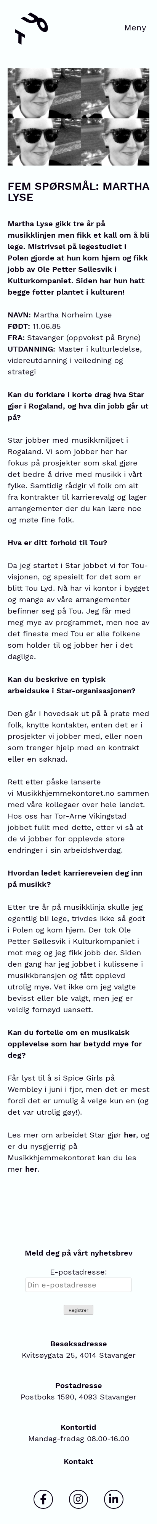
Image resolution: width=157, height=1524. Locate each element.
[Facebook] (43, 1499)
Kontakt (78, 1461)
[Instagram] (78, 1499)
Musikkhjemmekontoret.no (65, 793)
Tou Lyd (39, 588)
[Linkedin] (113, 1499)
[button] (135, 28)
